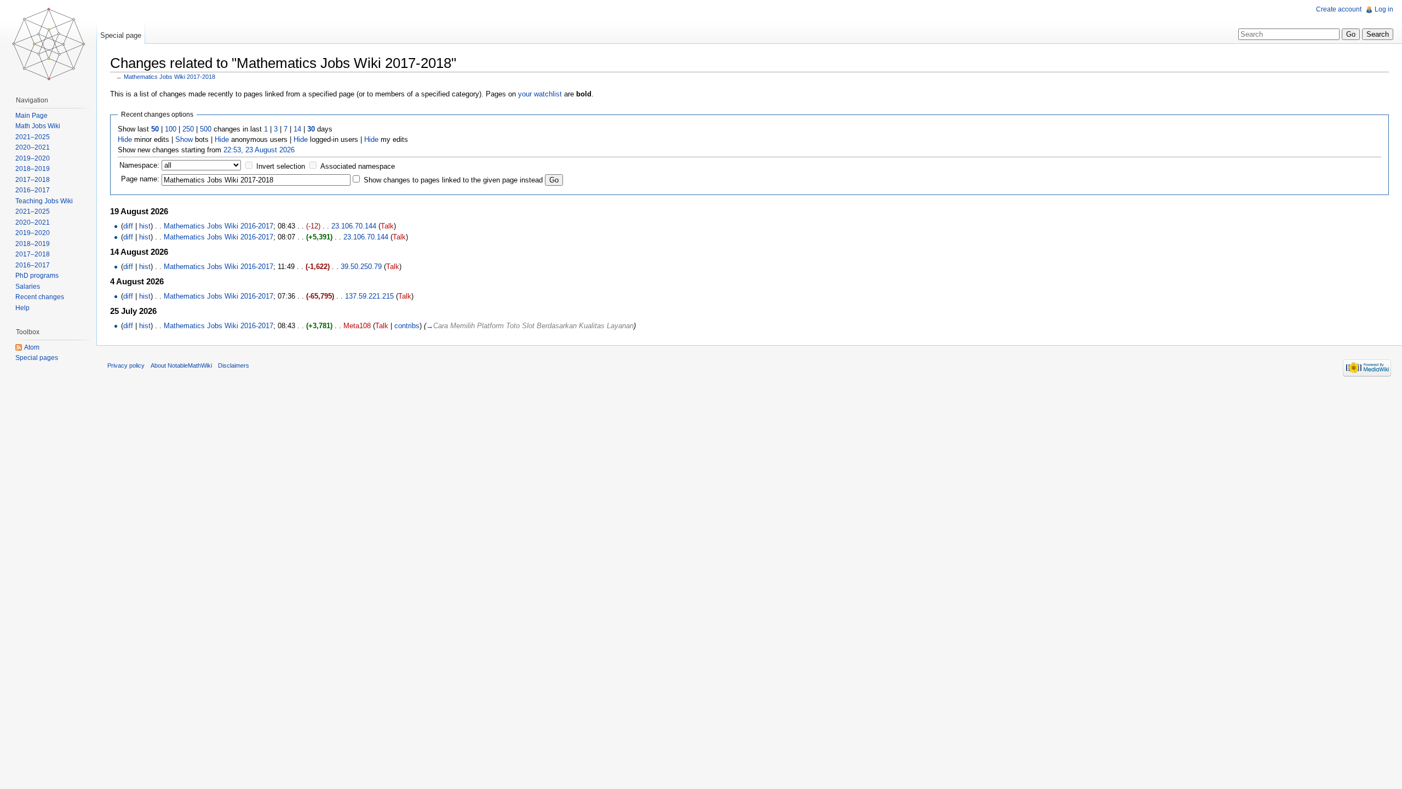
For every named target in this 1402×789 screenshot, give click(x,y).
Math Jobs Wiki (37, 126)
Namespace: (139, 165)
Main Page (31, 115)
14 (297, 129)
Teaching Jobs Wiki (44, 201)
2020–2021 (32, 147)
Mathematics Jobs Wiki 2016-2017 (218, 226)
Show (184, 139)
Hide (125, 139)
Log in (1384, 9)
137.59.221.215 (369, 296)
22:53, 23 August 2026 (259, 150)
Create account (1338, 9)
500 (205, 129)
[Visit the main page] (48, 44)
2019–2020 (32, 158)
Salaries (27, 286)
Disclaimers (233, 365)
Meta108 (357, 326)
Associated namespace (357, 166)
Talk (387, 226)
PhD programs (37, 275)
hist (145, 226)
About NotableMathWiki (181, 365)
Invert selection (280, 166)
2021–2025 (32, 137)
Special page (120, 35)
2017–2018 (32, 180)
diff (128, 226)
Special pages (36, 358)
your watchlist (540, 94)
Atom (31, 347)
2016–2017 (32, 190)
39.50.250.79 (361, 266)
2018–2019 (32, 169)
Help (22, 308)
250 (188, 129)
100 (170, 129)
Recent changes (39, 297)
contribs (407, 326)
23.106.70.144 (353, 226)
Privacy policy (126, 365)
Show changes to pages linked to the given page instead (453, 180)
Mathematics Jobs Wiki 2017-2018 (169, 76)
